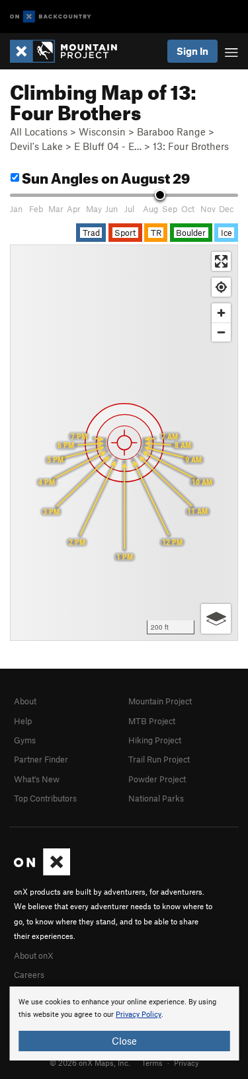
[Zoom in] (221, 312)
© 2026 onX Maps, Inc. (90, 1062)
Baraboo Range (171, 131)
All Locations (38, 131)
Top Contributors (45, 798)
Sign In (192, 51)
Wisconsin (102, 131)
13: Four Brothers (191, 146)
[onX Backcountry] (50, 17)
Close (124, 1041)
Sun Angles (104, 176)
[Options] (216, 619)
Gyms (25, 740)
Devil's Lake (36, 146)
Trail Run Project (159, 759)
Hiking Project (154, 740)
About (25, 701)
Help (23, 721)
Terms (152, 1062)
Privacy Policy (138, 1014)
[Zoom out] (221, 332)
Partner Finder (41, 759)
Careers (29, 974)
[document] (124, 1023)
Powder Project (157, 779)
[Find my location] (221, 287)
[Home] (70, 51)
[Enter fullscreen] (221, 261)
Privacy (186, 1062)
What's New (37, 779)
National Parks (156, 798)
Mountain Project (160, 701)
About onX (34, 955)
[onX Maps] (42, 872)
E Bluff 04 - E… (108, 146)
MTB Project (151, 721)
